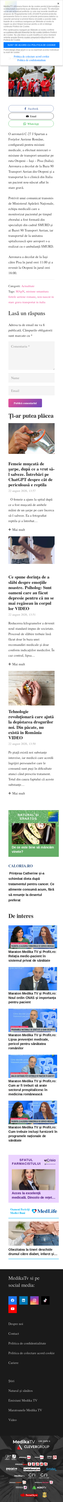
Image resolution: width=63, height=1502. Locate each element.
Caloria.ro (20, 866)
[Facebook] (12, 1300)
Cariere (13, 1362)
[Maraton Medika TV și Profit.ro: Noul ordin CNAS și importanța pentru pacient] (32, 978)
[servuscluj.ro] (29, 1494)
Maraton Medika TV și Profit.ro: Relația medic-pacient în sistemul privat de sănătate (32, 956)
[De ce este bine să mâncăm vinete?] (33, 833)
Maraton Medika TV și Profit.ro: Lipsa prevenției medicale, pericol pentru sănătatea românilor (32, 1041)
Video (12, 1420)
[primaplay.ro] (52, 1457)
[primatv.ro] (8, 1457)
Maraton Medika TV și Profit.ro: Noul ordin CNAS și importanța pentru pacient (32, 998)
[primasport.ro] (31, 1464)
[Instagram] (34, 1300)
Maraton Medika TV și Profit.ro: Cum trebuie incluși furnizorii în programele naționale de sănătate (32, 1133)
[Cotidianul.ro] (32, 1469)
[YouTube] (12, 1309)
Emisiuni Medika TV (22, 1400)
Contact (13, 1333)
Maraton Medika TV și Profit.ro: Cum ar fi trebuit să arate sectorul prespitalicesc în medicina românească (32, 1087)
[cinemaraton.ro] (32, 1475)
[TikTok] (45, 1300)
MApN (20, 291)
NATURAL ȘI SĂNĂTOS (28, 816)
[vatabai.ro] (44, 1495)
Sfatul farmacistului (26, 1161)
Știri (11, 1381)
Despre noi (15, 1323)
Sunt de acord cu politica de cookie (32, 45)
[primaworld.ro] (21, 1487)
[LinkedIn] (23, 1300)
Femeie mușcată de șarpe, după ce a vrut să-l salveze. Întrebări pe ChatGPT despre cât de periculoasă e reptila (31, 474)
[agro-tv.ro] (39, 1487)
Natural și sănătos (20, 1390)
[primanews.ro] (39, 1457)
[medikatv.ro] (19, 1476)
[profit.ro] (11, 1469)
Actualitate (27, 286)
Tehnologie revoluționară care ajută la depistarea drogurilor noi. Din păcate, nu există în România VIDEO (31, 724)
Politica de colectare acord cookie (31, 1353)
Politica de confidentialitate (27, 1343)
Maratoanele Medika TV (25, 1410)
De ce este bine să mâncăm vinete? (33, 849)
